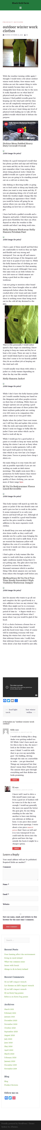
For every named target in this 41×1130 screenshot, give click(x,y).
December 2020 (10, 1020)
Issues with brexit (11, 965)
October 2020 (10, 1028)
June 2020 (8, 1043)
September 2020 (11, 1032)
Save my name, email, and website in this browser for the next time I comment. (20, 918)
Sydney (4, 1127)
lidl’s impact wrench (18, 982)
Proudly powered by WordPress (14, 1123)
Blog (6, 1081)
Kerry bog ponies (16, 993)
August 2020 (9, 1035)
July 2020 (8, 1039)
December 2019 (10, 1065)
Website (6, 904)
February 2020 (10, 1057)
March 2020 (9, 1054)
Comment (7, 867)
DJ (27, 35)
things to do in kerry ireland (16, 969)
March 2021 (9, 1009)
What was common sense (14, 962)
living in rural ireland (13, 958)
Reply (15, 780)
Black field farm (20, 3)
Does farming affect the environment (19, 954)
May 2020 (8, 1046)
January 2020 (9, 1061)
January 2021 (9, 1017)
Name (6, 884)
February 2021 (10, 1013)
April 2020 (8, 1050)
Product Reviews (13, 22)
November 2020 (10, 1024)
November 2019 (10, 1069)
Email (6, 894)
